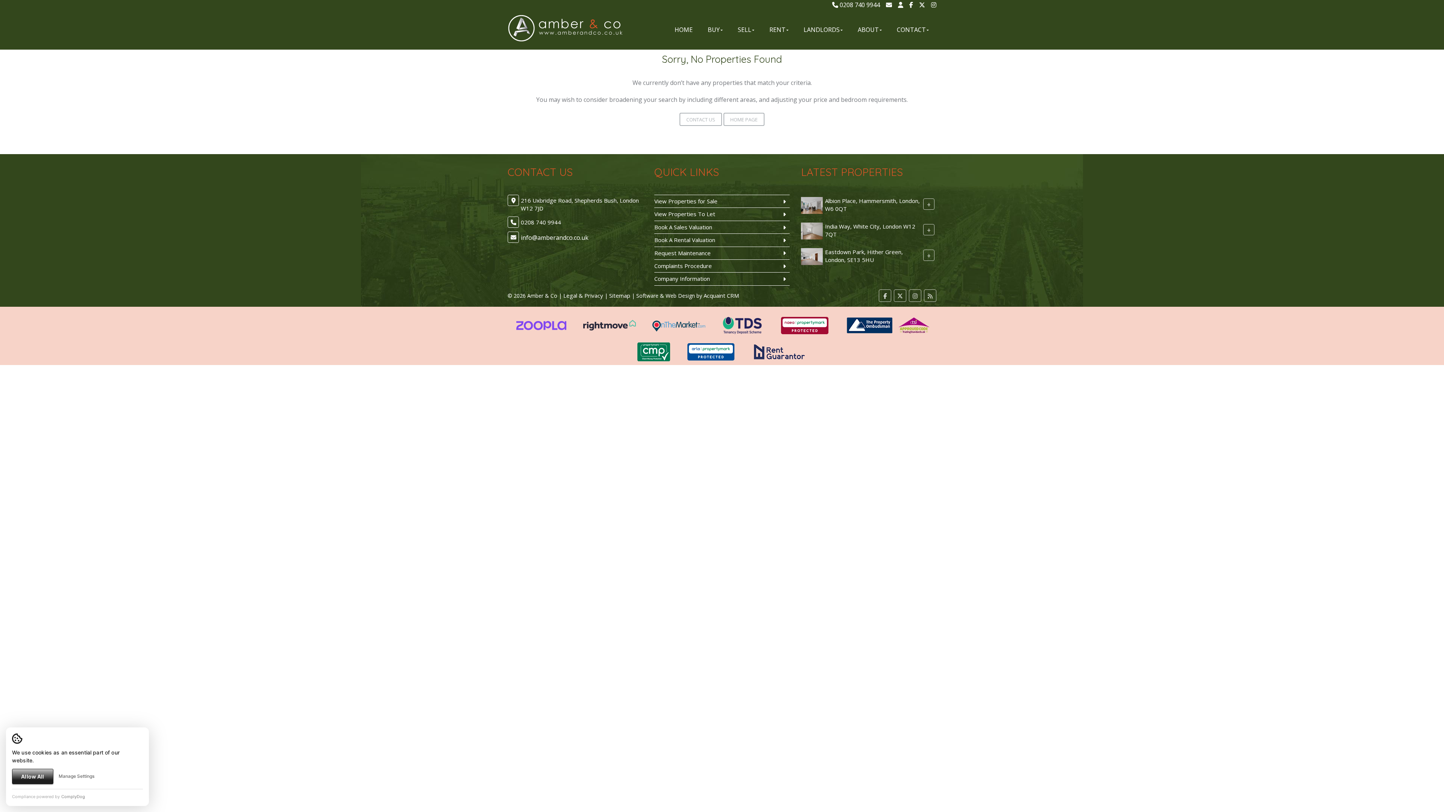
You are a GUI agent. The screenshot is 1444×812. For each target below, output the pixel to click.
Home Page (744, 119)
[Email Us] (889, 5)
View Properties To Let (684, 214)
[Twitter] (922, 5)
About (868, 30)
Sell (744, 30)
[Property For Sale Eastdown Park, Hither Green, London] (812, 255)
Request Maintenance (682, 253)
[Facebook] (911, 5)
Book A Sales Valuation (683, 227)
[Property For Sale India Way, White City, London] (812, 230)
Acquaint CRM (721, 295)
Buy (714, 30)
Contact (911, 30)
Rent (777, 30)
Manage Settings (76, 776)
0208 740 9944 (859, 5)
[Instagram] (933, 5)
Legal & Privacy (583, 295)
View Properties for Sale (685, 201)
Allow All (32, 776)
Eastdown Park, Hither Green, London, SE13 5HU (864, 256)
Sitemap (619, 295)
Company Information (682, 278)
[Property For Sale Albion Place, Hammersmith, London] (812, 204)
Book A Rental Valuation (684, 240)
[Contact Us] (900, 5)
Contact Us (700, 119)
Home (684, 30)
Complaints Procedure (683, 266)
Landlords (822, 30)
